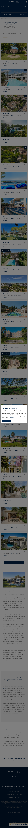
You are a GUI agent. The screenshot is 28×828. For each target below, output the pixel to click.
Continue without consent (20, 406)
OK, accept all (7, 421)
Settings (15, 421)
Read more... (12, 417)
